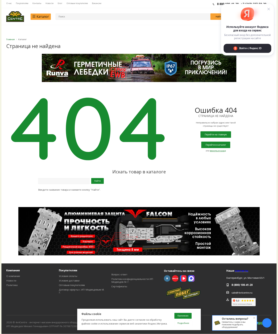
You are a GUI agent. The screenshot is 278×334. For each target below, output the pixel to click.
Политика (12, 285)
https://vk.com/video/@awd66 (183, 278)
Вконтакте (167, 278)
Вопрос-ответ (119, 274)
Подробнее (183, 323)
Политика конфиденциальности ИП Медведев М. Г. (132, 280)
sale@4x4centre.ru (242, 292)
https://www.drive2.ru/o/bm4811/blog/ (175, 278)
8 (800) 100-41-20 (242, 285)
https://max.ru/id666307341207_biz (191, 278)
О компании (13, 276)
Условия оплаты (68, 276)
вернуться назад (218, 150)
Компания (13, 270)
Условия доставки (69, 280)
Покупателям (68, 270)
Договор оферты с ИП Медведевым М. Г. (81, 291)
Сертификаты (119, 286)
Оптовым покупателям (72, 285)
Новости (11, 280)
